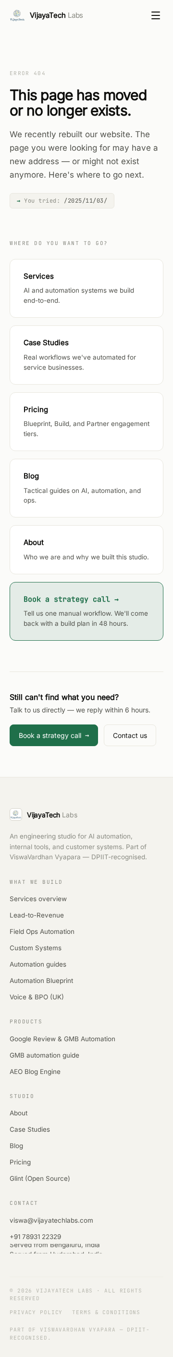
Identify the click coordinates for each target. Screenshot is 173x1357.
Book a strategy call (54, 735)
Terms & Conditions (106, 1312)
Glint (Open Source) (40, 1178)
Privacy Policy (36, 1312)
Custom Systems (36, 948)
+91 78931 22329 (35, 1237)
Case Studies (30, 1129)
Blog (16, 1146)
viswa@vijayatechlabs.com (51, 1220)
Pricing (20, 1162)
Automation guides (38, 964)
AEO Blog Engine (35, 1071)
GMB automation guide (44, 1055)
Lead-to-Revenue (37, 915)
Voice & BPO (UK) (37, 997)
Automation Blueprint (41, 980)
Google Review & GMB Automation (62, 1039)
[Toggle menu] (155, 15)
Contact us (130, 735)
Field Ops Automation (42, 931)
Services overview (38, 899)
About (18, 1113)
